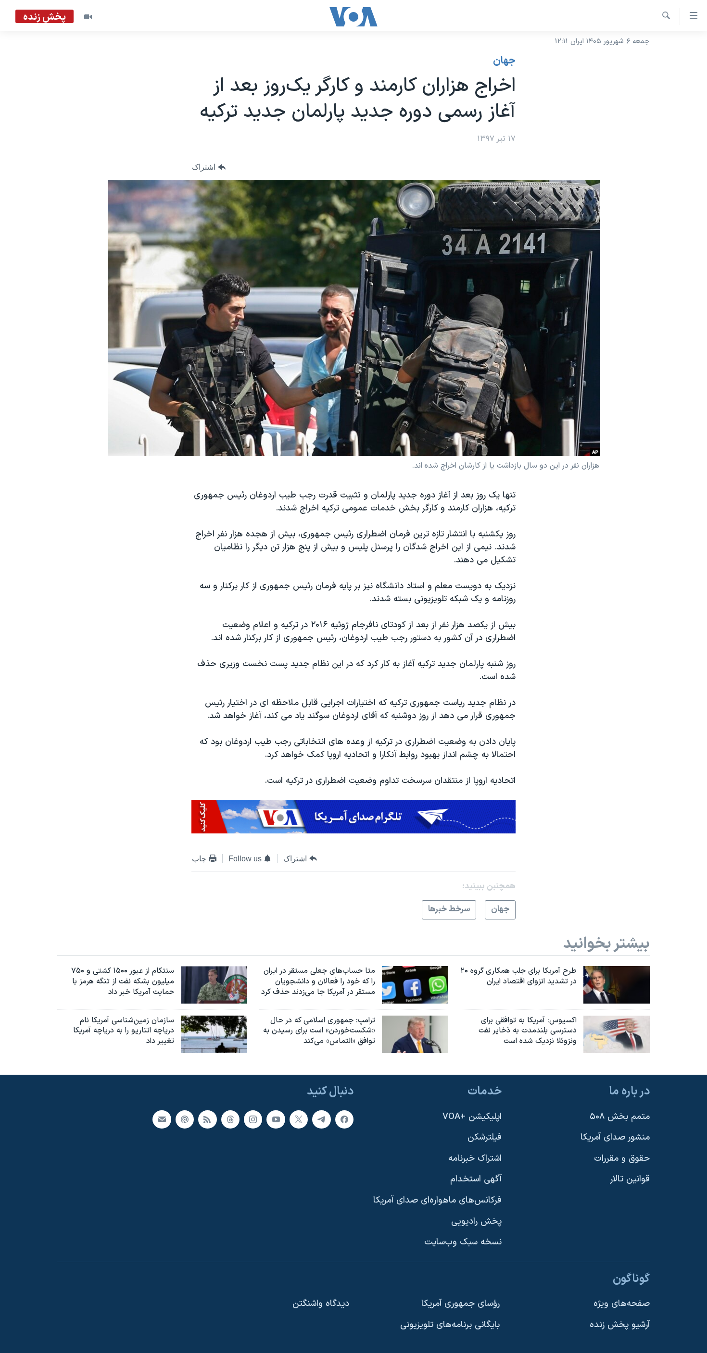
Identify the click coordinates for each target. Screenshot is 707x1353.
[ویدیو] (88, 17)
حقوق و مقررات (622, 1158)
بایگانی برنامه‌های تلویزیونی (450, 1324)
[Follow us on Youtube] (275, 1119)
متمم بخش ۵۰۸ (620, 1116)
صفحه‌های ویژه (621, 1304)
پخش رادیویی (476, 1221)
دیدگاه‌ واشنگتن (320, 1304)
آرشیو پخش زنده (620, 1324)
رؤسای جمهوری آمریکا (460, 1304)
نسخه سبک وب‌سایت (463, 1242)
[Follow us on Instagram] (253, 1119)
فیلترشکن (484, 1137)
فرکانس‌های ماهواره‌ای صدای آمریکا (437, 1200)
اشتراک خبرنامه (475, 1158)
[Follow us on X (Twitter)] (299, 1119)
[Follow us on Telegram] (321, 1119)
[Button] (209, 167)
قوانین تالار (630, 1179)
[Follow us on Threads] (230, 1119)
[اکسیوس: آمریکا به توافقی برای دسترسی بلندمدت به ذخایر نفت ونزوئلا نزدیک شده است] (616, 1034)
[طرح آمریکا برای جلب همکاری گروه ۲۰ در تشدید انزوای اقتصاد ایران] (616, 985)
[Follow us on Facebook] (344, 1119)
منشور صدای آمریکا (615, 1137)
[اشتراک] (161, 1119)
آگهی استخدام (476, 1179)
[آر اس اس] (207, 1119)
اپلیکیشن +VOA (472, 1116)
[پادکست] (185, 1119)
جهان (504, 61)
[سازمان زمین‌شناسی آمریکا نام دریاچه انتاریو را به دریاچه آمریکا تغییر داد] (214, 1034)
